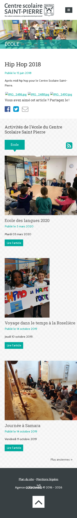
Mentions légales (47, 479)
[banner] (29, 10)
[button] (68, 10)
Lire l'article (14, 243)
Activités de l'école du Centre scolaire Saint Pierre (69, 145)
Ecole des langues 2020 (27, 220)
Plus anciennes (60, 459)
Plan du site (26, 479)
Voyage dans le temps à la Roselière (40, 323)
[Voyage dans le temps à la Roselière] (27, 287)
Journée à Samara (22, 425)
